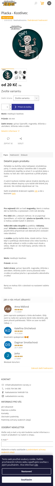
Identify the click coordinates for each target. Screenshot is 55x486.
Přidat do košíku (24, 107)
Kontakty (5, 413)
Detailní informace (9, 131)
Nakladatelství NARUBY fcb (16, 392)
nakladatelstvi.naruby (14, 396)
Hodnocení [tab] (14, 155)
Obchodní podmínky (10, 416)
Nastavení (26, 471)
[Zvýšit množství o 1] (10, 105)
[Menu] (49, 3)
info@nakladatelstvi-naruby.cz (18, 385)
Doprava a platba (8, 410)
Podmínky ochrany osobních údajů (16, 420)
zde (36, 464)
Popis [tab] (5, 155)
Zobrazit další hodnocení (41, 368)
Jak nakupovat (7, 407)
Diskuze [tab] (24, 155)
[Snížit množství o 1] (10, 108)
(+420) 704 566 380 (13, 388)
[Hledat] (35, 3)
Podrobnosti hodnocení (37, 20)
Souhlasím (26, 479)
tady (13, 193)
